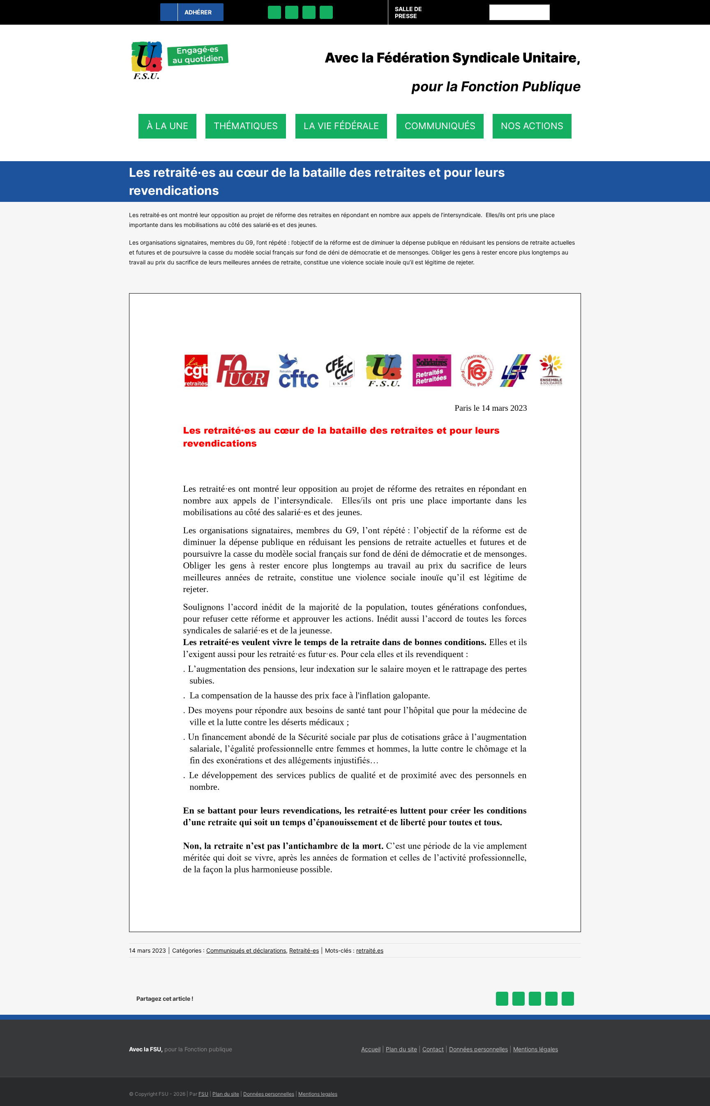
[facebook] (274, 12)
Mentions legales (317, 1094)
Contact (433, 1049)
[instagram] (309, 12)
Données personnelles (478, 1049)
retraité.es (369, 950)
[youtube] (326, 12)
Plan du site (401, 1049)
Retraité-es (304, 950)
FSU (203, 1094)
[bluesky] (291, 12)
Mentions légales (535, 1049)
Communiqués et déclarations (246, 950)
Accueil (370, 1049)
